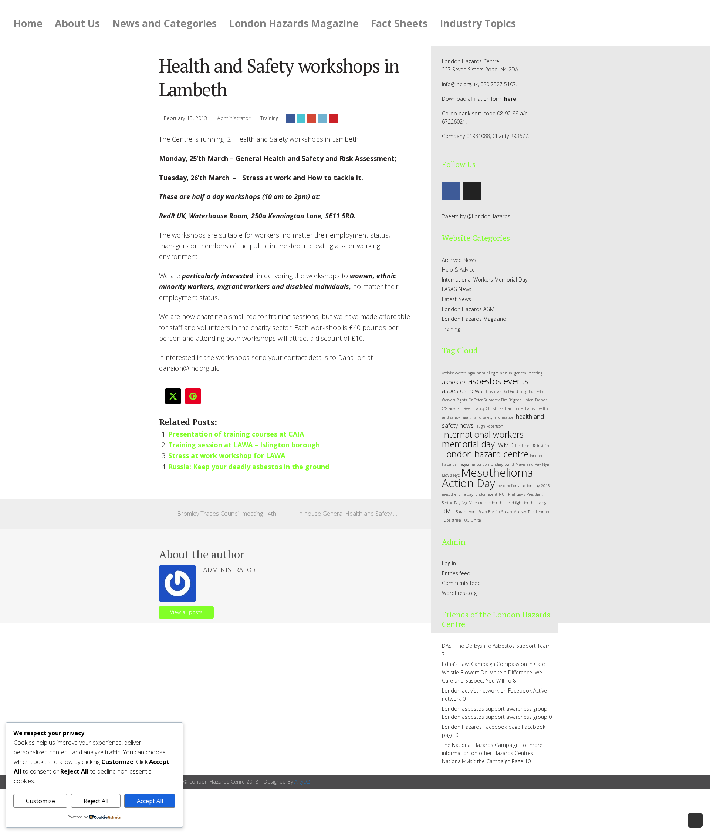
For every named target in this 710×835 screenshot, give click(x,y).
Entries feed (456, 573)
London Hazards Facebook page (481, 726)
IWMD (505, 445)
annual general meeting (521, 373)
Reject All (96, 801)
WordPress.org (459, 592)
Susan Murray (513, 511)
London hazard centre (485, 454)
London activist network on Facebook (487, 690)
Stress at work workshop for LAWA (226, 455)
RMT (448, 510)
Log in (449, 563)
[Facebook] (451, 191)
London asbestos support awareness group (494, 708)
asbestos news (462, 390)
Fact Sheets (399, 23)
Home (28, 23)
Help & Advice (458, 269)
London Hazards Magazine (294, 23)
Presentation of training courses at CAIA (236, 434)
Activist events (454, 373)
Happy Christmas (488, 408)
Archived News (459, 259)
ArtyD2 (302, 781)
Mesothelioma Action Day (487, 478)
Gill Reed (464, 408)
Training (269, 118)
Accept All (150, 801)
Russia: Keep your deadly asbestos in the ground (248, 466)
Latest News (456, 299)
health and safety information (488, 417)
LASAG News (456, 289)
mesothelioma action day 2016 (523, 485)
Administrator (233, 118)
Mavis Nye (451, 475)
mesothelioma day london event (469, 494)
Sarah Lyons (466, 511)
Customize (40, 801)
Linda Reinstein (535, 445)
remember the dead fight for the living (513, 502)
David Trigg (517, 391)
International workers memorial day (483, 439)
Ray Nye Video (466, 502)
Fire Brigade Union (517, 400)
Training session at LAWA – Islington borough (244, 444)
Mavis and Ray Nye (532, 464)
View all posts (186, 612)
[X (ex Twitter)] (472, 191)
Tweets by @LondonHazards (476, 216)
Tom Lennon (538, 511)
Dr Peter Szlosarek (484, 400)
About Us (77, 23)
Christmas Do (495, 391)
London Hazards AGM (468, 309)
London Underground (495, 464)
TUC (465, 520)
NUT (503, 494)
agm (471, 373)
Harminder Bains (520, 408)
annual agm (487, 373)
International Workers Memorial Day (484, 279)
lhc (517, 445)
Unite (476, 520)
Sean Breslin (489, 511)
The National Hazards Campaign (480, 744)
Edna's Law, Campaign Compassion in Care (493, 663)
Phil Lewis (516, 494)
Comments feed (461, 582)
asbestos (454, 382)
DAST (448, 645)
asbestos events (498, 381)
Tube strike (451, 520)
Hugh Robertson (489, 426)
